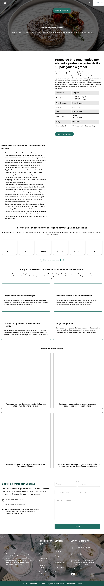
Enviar (77, 526)
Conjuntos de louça (43, 559)
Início (13, 32)
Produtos (58, 551)
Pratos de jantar (48, 28)
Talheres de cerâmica (43, 573)
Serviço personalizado (59, 557)
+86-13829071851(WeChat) (14, 500)
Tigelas (41, 554)
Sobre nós (58, 562)
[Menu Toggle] (88, 9)
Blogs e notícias (60, 567)
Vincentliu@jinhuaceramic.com (15, 504)
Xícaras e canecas (42, 566)
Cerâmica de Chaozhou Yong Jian (40, 584)
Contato (57, 572)
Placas (60, 28)
